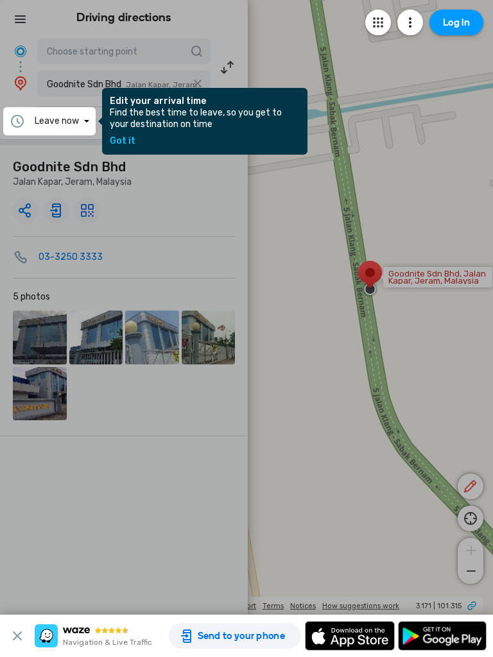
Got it (122, 141)
